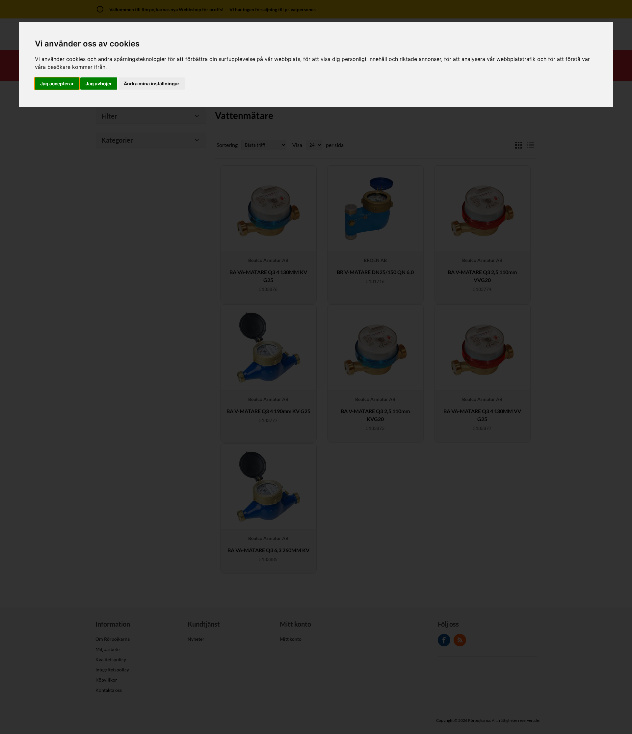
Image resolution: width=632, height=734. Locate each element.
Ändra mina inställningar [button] (151, 83)
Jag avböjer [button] (99, 83)
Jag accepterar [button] (57, 83)
